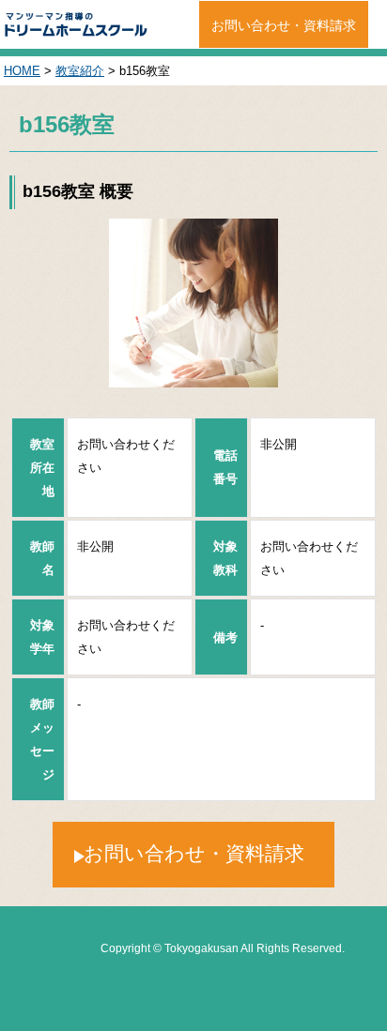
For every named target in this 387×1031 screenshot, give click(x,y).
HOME (22, 71)
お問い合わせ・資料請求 (283, 25)
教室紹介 (79, 71)
